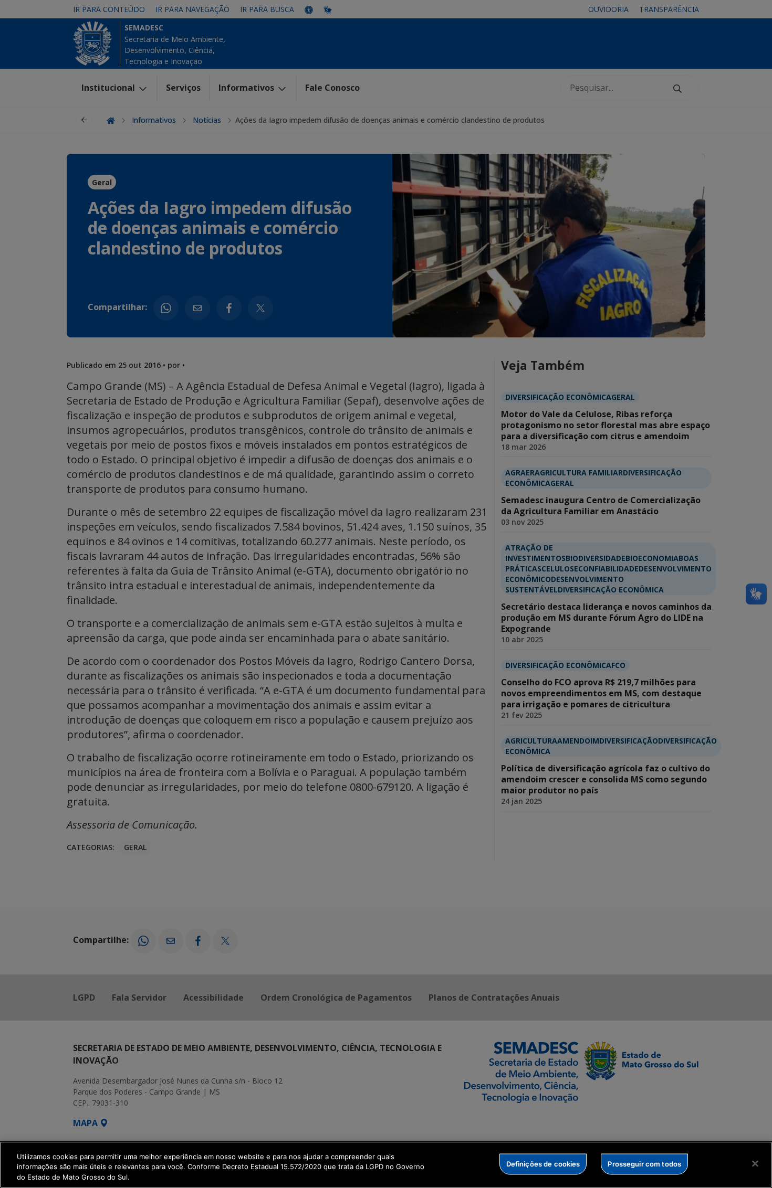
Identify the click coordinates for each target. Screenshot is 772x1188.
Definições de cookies (543, 1163)
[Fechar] (755, 1163)
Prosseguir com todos (644, 1163)
